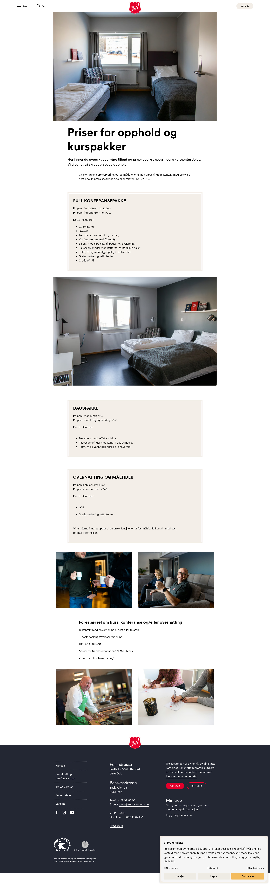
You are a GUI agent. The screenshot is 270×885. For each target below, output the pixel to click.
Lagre (213, 876)
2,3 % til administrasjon (85, 850)
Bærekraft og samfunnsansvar (66, 776)
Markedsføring (256, 868)
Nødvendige (172, 868)
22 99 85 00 (127, 800)
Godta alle (247, 876)
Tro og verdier (64, 787)
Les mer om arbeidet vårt (181, 776)
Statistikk (213, 868)
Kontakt (60, 766)
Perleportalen (64, 795)
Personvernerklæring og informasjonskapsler (74, 858)
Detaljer (180, 876)
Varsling (60, 804)
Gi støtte (175, 785)
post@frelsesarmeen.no (134, 804)
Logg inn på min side (179, 815)
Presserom (116, 825)
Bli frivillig (196, 785)
